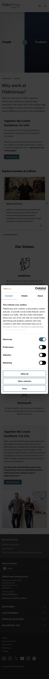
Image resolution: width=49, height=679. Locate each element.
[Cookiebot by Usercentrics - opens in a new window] (35, 288)
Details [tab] (24, 296)
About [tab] (40, 296)
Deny (24, 388)
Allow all (24, 374)
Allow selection (24, 381)
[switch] (42, 347)
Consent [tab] (9, 296)
